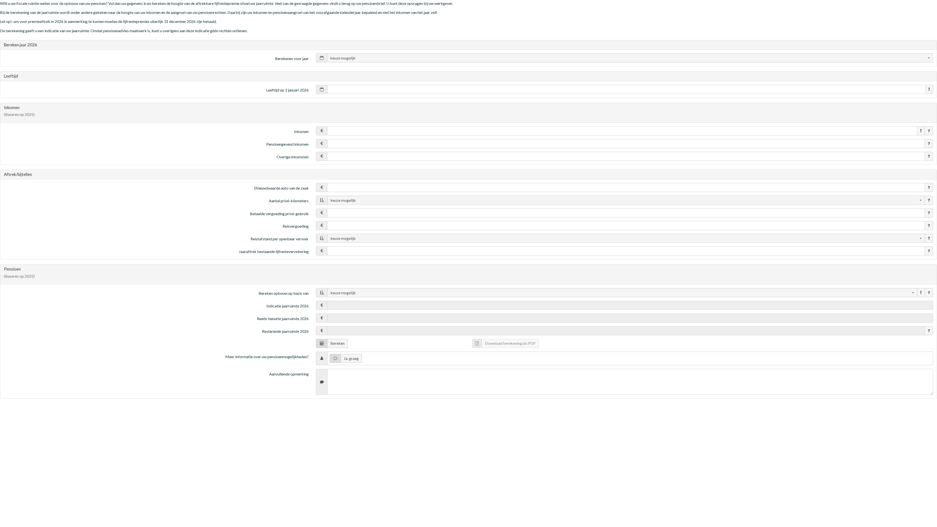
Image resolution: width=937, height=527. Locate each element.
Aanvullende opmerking (289, 374)
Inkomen (301, 131)
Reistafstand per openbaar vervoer (280, 238)
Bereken (337, 343)
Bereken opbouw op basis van (284, 293)
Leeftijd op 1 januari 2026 (287, 90)
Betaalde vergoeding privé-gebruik (279, 213)
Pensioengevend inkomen (287, 144)
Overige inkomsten (293, 156)
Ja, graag (351, 358)
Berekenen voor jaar (292, 58)
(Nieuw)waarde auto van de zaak (281, 188)
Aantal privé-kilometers (289, 200)
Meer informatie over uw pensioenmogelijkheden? (267, 356)
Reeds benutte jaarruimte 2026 (283, 318)
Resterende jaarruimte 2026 (285, 331)
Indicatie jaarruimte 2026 (287, 306)
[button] (929, 89)
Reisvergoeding (296, 226)
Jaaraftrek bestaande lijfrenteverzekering (274, 251)
